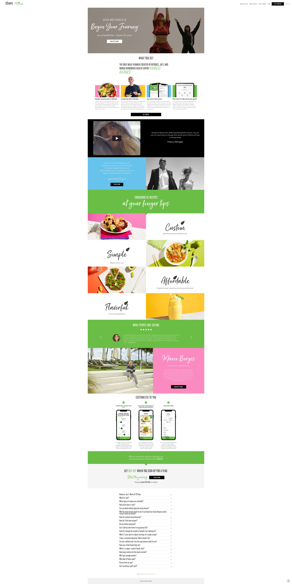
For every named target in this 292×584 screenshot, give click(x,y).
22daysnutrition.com (148, 574)
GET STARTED (146, 115)
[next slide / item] (191, 337)
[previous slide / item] (101, 337)
